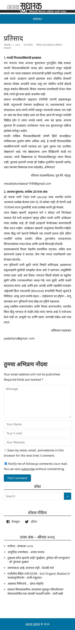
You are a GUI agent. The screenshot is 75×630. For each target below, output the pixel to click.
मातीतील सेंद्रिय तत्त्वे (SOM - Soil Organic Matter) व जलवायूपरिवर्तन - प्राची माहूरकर (38, 576)
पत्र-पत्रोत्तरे (28, 44)
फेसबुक (15, 522)
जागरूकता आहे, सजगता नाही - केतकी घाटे (30, 568)
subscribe (28, 469)
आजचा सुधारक (32, 624)
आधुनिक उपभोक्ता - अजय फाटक (25, 552)
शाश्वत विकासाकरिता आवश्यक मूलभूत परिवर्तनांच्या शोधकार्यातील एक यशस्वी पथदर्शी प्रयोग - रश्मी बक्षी (35, 591)
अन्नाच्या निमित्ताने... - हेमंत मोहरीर (25, 584)
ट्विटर (33, 522)
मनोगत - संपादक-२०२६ (20, 546)
